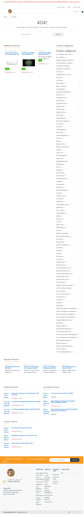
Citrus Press (60, 152)
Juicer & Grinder (61, 291)
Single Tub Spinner (62, 343)
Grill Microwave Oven (62, 276)
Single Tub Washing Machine (64, 346)
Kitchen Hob (60, 94)
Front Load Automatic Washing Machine (67, 334)
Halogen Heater (61, 262)
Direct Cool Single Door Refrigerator (66, 311)
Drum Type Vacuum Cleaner (64, 288)
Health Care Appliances (63, 245)
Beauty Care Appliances (63, 121)
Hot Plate (59, 193)
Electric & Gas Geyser (62, 233)
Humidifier (59, 250)
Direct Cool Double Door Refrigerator (66, 308)
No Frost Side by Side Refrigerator (66, 317)
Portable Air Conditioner (63, 66)
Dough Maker (60, 164)
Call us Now (61, 7)
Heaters (59, 253)
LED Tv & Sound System (63, 294)
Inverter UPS (60, 201)
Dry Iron (59, 167)
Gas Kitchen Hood (61, 103)
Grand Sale (59, 115)
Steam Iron (59, 219)
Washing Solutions (61, 326)
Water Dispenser (61, 227)
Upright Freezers (61, 112)
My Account (77, 7)
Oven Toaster (60, 210)
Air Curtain (59, 77)
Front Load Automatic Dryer (64, 331)
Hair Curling (60, 124)
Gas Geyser (60, 239)
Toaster (59, 222)
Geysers (59, 230)
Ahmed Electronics (10, 512)
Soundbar (59, 302)
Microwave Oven (61, 265)
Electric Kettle (60, 173)
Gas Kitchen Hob (61, 97)
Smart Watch (60, 323)
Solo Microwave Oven (62, 279)
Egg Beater (60, 170)
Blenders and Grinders (62, 147)
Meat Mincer (60, 207)
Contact (46, 475)
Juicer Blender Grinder (63, 204)
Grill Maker (59, 181)
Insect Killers (60, 198)
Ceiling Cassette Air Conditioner (65, 60)
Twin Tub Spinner (61, 349)
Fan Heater (59, 259)
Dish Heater (60, 256)
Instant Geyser (60, 242)
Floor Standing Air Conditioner (64, 63)
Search (75, 11)
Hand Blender (60, 184)
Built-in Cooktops (61, 86)
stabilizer (59, 216)
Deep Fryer (60, 158)
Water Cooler (60, 224)
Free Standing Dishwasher (63, 340)
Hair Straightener (61, 129)
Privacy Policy (48, 502)
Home (5, 17)
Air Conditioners (61, 57)
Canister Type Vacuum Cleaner (65, 285)
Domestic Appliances (62, 135)
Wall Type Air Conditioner (10, 51)
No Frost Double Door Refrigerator (66, 314)
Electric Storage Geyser (63, 236)
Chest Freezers (61, 109)
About (46, 473)
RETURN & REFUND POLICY (47, 480)
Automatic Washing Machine (64, 328)
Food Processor (61, 175)
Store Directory (48, 495)
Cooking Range (61, 89)
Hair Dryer (59, 126)
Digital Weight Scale (62, 161)
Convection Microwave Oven (64, 273)
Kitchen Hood (60, 100)
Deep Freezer (60, 106)
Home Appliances (61, 118)
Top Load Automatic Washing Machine (67, 337)
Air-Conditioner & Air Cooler (64, 54)
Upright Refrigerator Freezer (64, 320)
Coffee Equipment (61, 155)
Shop (69, 7)
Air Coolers (59, 71)
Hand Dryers (60, 187)
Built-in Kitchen (60, 83)
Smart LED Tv (24, 51)
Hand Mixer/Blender (62, 190)
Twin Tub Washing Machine (64, 351)
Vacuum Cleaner (61, 282)
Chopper (59, 149)
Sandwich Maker (61, 213)
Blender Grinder (61, 144)
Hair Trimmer (60, 132)
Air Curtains (59, 80)
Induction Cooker (61, 196)
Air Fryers (59, 138)
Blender (59, 141)
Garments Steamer (61, 178)
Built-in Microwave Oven (63, 270)
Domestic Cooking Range (63, 92)
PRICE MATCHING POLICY (47, 486)
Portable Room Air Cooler (63, 74)
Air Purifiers (60, 247)
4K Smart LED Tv (61, 297)
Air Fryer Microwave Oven (63, 268)
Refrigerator (60, 305)
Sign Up (75, 460)
